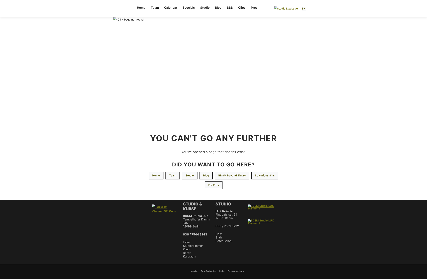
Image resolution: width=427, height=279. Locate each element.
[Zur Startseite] (286, 8)
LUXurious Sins (265, 175)
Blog (218, 7)
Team (155, 7)
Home (141, 7)
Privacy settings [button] (236, 271)
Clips (242, 7)
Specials (188, 7)
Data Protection (208, 271)
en (304, 8)
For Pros (213, 185)
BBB (230, 7)
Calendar (170, 7)
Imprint (194, 271)
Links (222, 271)
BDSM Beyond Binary (232, 175)
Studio (189, 175)
